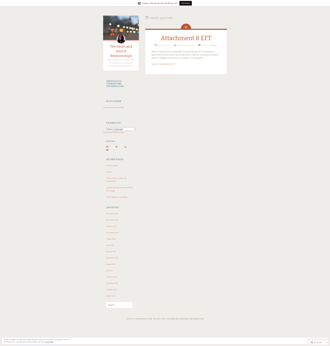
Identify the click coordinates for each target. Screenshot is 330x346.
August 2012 (110, 296)
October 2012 (111, 289)
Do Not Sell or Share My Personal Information (178, 319)
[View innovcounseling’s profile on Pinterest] (116, 147)
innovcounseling (185, 45)
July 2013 (109, 270)
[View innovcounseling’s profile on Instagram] (107, 147)
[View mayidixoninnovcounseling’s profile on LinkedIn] (125, 147)
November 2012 (112, 283)
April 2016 (110, 245)
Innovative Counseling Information (115, 84)
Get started (186, 3)
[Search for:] (117, 305)
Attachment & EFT (186, 38)
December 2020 (112, 213)
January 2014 (111, 251)
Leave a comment (209, 45)
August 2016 (110, 239)
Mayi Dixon (113, 101)
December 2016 (112, 232)
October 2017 (111, 226)
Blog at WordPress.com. (139, 319)
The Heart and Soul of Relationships (121, 51)
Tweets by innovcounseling (113, 107)
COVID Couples (112, 165)
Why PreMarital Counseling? (116, 197)
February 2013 (111, 277)
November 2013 (112, 258)
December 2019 (112, 220)
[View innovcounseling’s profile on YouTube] (107, 150)
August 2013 (110, 264)
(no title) (109, 172)
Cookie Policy (49, 342)
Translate (121, 132)
